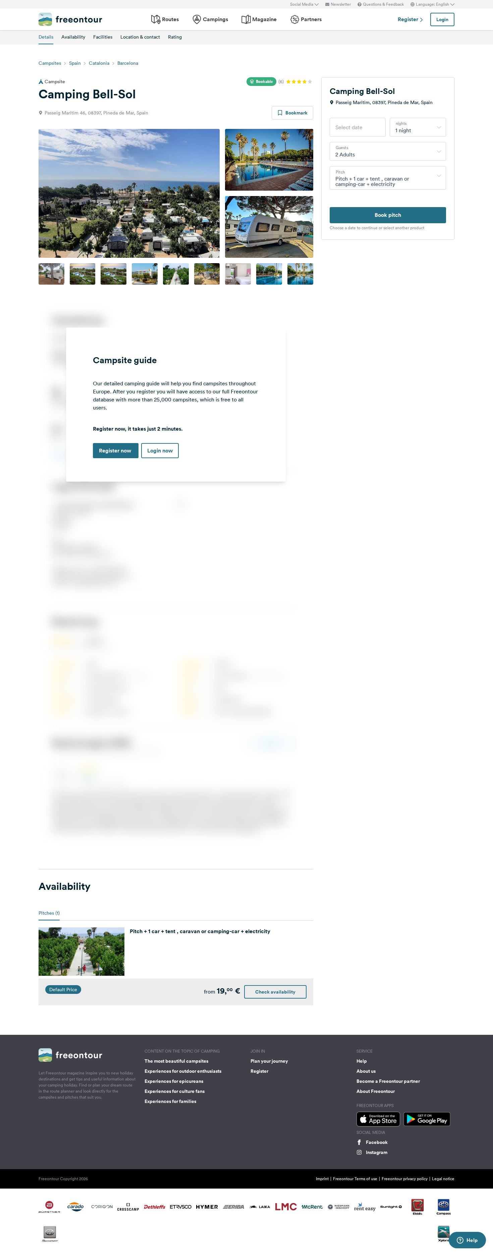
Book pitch (388, 215)
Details (46, 37)
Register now (115, 450)
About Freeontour (376, 1091)
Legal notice (443, 1179)
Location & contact (140, 37)
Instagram (376, 1152)
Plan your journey (269, 1061)
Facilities (102, 37)
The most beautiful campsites (176, 1061)
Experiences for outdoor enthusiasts (183, 1071)
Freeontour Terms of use (355, 1179)
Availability (73, 37)
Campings (215, 19)
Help (362, 1061)
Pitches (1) (49, 913)
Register (409, 19)
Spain (75, 63)
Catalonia (99, 63)
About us (366, 1071)
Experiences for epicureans (174, 1081)
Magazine (264, 19)
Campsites (50, 63)
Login (442, 19)
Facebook (377, 1142)
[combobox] (418, 127)
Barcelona (127, 63)
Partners (311, 19)
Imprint (322, 1179)
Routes (170, 19)
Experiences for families (170, 1101)
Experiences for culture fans (175, 1091)
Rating (175, 37)
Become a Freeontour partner (388, 1081)
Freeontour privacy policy (405, 1179)
